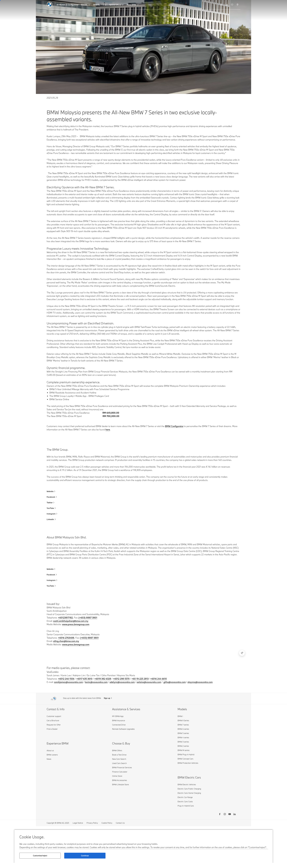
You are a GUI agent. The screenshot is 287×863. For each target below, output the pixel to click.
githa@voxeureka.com (174, 682)
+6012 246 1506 (66, 678)
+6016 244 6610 (158, 678)
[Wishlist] (232, 4)
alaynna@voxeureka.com (200, 682)
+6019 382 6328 (102, 678)
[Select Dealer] (237, 4)
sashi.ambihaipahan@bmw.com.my (70, 621)
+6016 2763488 (66, 637)
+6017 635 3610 (84, 678)
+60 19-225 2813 (140, 678)
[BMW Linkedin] (234, 814)
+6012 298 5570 (121, 678)
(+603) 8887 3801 (87, 617)
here (107, 429)
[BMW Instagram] (224, 814)
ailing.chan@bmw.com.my (66, 641)
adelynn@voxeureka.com (122, 682)
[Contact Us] (242, 653)
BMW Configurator (174, 426)
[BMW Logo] (49, 5)
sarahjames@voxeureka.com (68, 682)
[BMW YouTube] (229, 814)
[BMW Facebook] (220, 814)
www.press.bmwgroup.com (75, 624)
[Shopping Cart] (227, 4)
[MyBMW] (221, 4)
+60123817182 (65, 617)
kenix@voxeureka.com (96, 682)
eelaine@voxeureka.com (149, 682)
